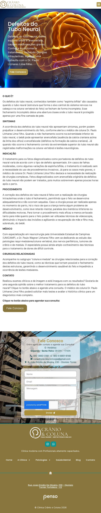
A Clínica (22, 459)
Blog (78, 459)
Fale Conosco (15, 308)
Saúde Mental (63, 459)
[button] (99, 4)
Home (9, 459)
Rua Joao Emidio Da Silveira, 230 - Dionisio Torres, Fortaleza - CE (50, 486)
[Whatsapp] (53, 444)
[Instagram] (47, 444)
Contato (90, 459)
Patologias (41, 459)
